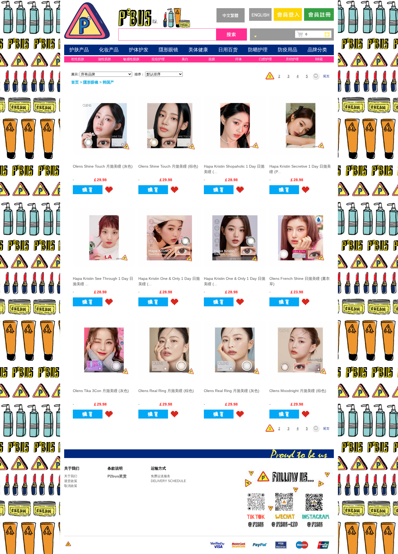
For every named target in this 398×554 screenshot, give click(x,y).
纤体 (238, 59)
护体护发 (138, 49)
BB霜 (319, 59)
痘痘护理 (158, 59)
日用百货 (228, 49)
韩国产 (108, 82)
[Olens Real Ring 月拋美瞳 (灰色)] (235, 347)
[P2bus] (87, 20)
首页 (75, 82)
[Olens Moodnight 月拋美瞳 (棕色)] (300, 347)
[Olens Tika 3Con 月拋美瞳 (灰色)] (104, 347)
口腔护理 (265, 59)
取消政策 (70, 486)
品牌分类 (317, 49)
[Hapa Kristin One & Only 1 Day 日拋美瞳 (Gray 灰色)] (235, 235)
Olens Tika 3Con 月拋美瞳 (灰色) (101, 391)
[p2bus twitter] (255, 517)
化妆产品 (109, 49)
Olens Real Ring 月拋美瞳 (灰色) (231, 391)
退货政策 (70, 481)
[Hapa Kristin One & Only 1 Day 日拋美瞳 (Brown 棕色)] (169, 235)
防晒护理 (257, 49)
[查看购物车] (328, 34)
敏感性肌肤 (131, 59)
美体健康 (198, 49)
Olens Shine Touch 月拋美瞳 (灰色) (103, 166)
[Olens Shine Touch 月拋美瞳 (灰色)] (104, 122)
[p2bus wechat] (286, 517)
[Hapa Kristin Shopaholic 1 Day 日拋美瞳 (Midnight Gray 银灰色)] (235, 122)
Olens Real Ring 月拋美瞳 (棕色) (166, 391)
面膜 (211, 59)
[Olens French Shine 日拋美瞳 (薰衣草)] (300, 235)
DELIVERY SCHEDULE (168, 481)
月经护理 (292, 59)
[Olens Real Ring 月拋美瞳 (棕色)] (169, 347)
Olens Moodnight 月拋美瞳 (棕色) (297, 391)
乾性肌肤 (77, 59)
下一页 (317, 76)
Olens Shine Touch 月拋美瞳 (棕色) (168, 166)
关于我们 (70, 476)
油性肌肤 (104, 59)
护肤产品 (79, 49)
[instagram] (315, 518)
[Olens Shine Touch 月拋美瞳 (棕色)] (169, 122)
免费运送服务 (160, 476)
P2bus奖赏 (117, 476)
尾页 (326, 76)
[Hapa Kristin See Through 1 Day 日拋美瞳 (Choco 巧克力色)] (104, 235)
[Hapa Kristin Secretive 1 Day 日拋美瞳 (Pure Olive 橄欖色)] (300, 122)
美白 (185, 59)
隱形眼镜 (168, 49)
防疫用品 (287, 49)
